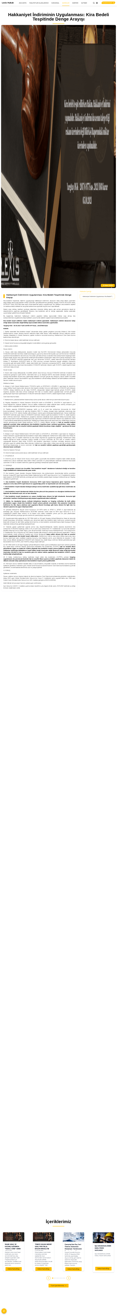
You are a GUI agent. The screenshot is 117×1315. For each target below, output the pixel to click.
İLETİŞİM (84, 3)
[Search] (93, 2)
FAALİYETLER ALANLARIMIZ (39, 3)
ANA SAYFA (22, 3)
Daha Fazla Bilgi (14, 1269)
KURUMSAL (55, 3)
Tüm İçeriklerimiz (57, 1285)
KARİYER (75, 3)
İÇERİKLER (65, 3)
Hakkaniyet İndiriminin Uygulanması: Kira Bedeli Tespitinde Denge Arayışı (98, 296)
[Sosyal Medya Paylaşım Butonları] (4, 1311)
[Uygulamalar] (97, 3)
